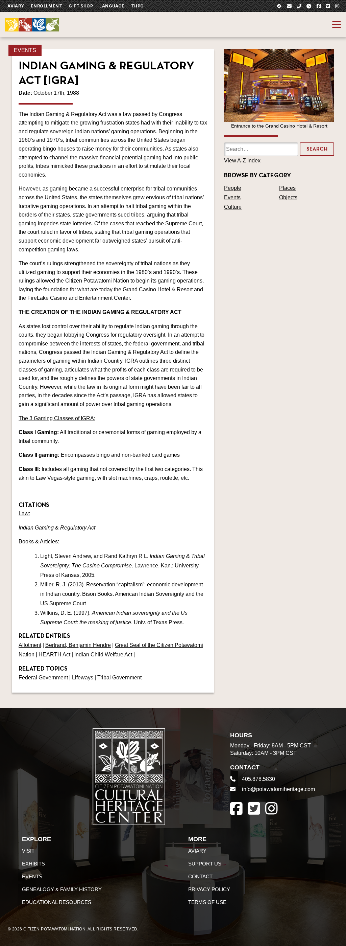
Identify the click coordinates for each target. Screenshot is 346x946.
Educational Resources (56, 902)
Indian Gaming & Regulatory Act (57, 528)
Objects (288, 197)
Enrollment (46, 5)
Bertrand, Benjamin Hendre (78, 645)
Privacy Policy (209, 889)
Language (111, 5)
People (232, 188)
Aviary (15, 5)
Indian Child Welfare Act (103, 654)
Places (287, 188)
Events (25, 50)
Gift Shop (81, 5)
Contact (200, 876)
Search (316, 149)
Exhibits (33, 863)
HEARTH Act (54, 654)
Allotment (30, 645)
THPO (137, 5)
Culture (233, 207)
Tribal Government (119, 677)
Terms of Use (207, 902)
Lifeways (82, 677)
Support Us (204, 863)
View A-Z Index (242, 160)
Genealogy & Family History (62, 889)
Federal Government (43, 677)
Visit (28, 851)
